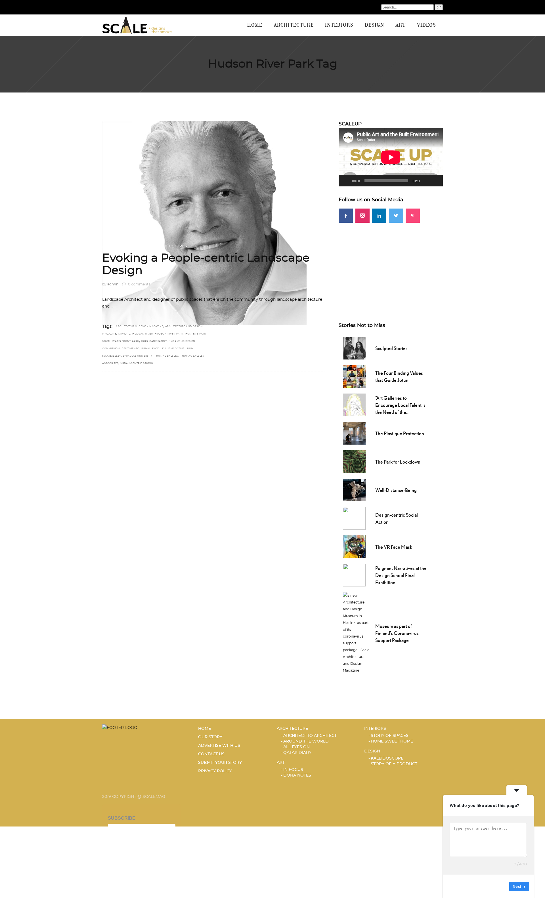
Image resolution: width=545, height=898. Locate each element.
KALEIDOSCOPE (387, 758)
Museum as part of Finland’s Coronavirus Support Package (397, 633)
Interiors (375, 729)
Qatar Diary (297, 753)
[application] (391, 157)
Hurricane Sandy (154, 341)
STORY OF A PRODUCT (394, 764)
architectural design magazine (139, 326)
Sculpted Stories (391, 348)
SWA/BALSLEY (111, 356)
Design (372, 751)
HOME (204, 729)
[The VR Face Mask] (354, 546)
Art (281, 763)
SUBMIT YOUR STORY (220, 763)
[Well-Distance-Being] (354, 489)
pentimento (130, 349)
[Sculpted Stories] (354, 347)
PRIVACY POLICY (215, 771)
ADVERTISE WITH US (219, 746)
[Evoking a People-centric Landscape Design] (204, 223)
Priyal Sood (150, 349)
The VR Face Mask (393, 547)
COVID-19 (124, 334)
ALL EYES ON (296, 747)
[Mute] (426, 181)
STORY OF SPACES (389, 736)
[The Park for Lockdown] (354, 461)
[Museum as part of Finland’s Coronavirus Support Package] (356, 632)
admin (112, 284)
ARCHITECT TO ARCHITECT (127, 246)
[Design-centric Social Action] (354, 518)
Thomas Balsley (166, 356)
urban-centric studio (136, 363)
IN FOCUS (293, 770)
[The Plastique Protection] (354, 432)
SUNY (190, 349)
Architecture (170, 246)
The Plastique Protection (399, 433)
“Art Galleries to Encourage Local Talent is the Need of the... (400, 405)
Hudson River (142, 334)
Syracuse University (138, 356)
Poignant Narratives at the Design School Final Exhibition (401, 575)
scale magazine (173, 349)
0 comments (138, 284)
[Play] (346, 181)
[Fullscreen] (435, 181)
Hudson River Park (169, 334)
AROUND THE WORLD (306, 741)
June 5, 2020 (199, 246)
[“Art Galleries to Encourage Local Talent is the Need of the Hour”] (354, 404)
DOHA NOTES (297, 775)
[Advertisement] (391, 262)
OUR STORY (210, 737)
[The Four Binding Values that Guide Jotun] (354, 376)
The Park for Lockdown (397, 462)
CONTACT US (211, 754)
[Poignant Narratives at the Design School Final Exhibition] (354, 574)
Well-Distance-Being (396, 490)
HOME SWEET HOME (392, 741)
